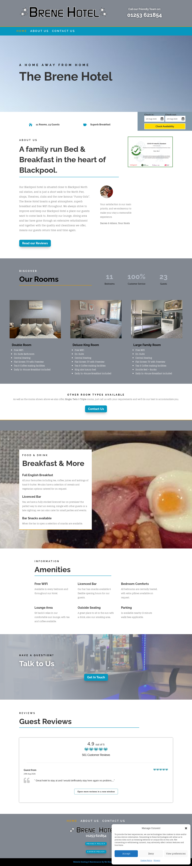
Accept (126, 854)
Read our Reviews (35, 243)
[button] (186, 828)
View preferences (176, 854)
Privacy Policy (96, 844)
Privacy (157, 860)
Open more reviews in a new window (96, 791)
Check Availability (165, 126)
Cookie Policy (146, 860)
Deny (151, 854)
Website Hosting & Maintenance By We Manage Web (96, 861)
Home (21, 31)
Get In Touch (96, 677)
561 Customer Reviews (96, 755)
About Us (39, 31)
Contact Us (63, 31)
